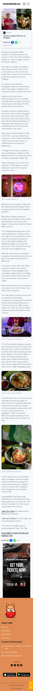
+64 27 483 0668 (10, 652)
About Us (4, 627)
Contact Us (5, 638)
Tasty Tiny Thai (7, 511)
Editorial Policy (6, 634)
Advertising (5, 631)
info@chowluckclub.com (13, 656)
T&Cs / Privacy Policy (17, 688)
